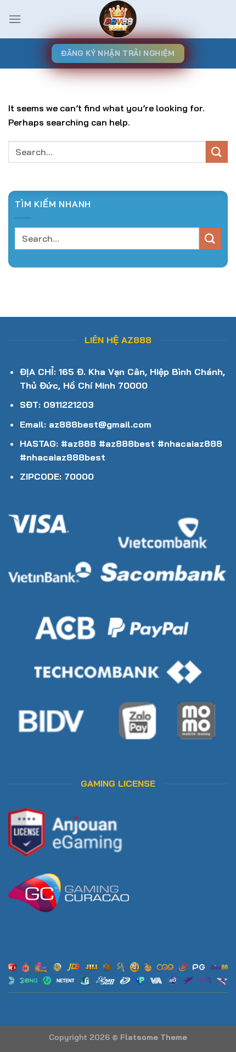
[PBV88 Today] (118, 19)
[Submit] (217, 151)
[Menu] (14, 18)
